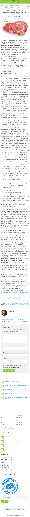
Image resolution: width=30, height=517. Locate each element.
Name (4, 346)
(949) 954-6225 (5, 467)
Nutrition (8, 10)
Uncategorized (20, 10)
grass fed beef (25, 304)
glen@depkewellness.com (10, 470)
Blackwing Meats (20, 232)
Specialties (24, 512)
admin (22, 16)
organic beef (20, 306)
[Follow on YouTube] (12, 428)
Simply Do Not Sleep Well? (11, 381)
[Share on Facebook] (11, 298)
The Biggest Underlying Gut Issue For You (15, 385)
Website (5, 358)
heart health (15, 306)
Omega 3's (14, 10)
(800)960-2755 (15, 1)
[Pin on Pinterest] (19, 298)
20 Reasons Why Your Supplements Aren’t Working (16, 398)
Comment (5, 334)
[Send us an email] (7, 428)
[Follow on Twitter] (5, 428)
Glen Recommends (11, 512)
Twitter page (18, 290)
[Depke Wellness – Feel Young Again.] (15, 6)
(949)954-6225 (15, 2)
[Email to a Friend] (16, 298)
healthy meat (9, 306)
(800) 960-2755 (5, 465)
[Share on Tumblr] (21, 298)
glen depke (20, 304)
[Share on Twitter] (14, 298)
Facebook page (5, 290)
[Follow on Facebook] (2, 428)
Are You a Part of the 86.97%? (12, 389)
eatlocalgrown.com (17, 283)
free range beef (14, 304)
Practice (19, 512)
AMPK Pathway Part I (10, 393)
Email (4, 352)
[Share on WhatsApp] (9, 298)
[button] (2, 6)
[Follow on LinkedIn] (10, 428)
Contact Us (19, 513)
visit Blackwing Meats (6, 243)
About (4, 512)
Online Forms (12, 513)
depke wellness (7, 304)
